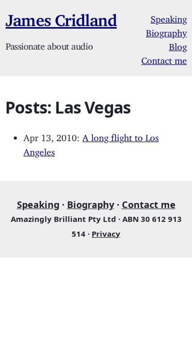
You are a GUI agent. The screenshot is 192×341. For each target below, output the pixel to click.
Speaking (169, 16)
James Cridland (61, 16)
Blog (178, 44)
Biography (166, 30)
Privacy (106, 234)
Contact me (164, 58)
